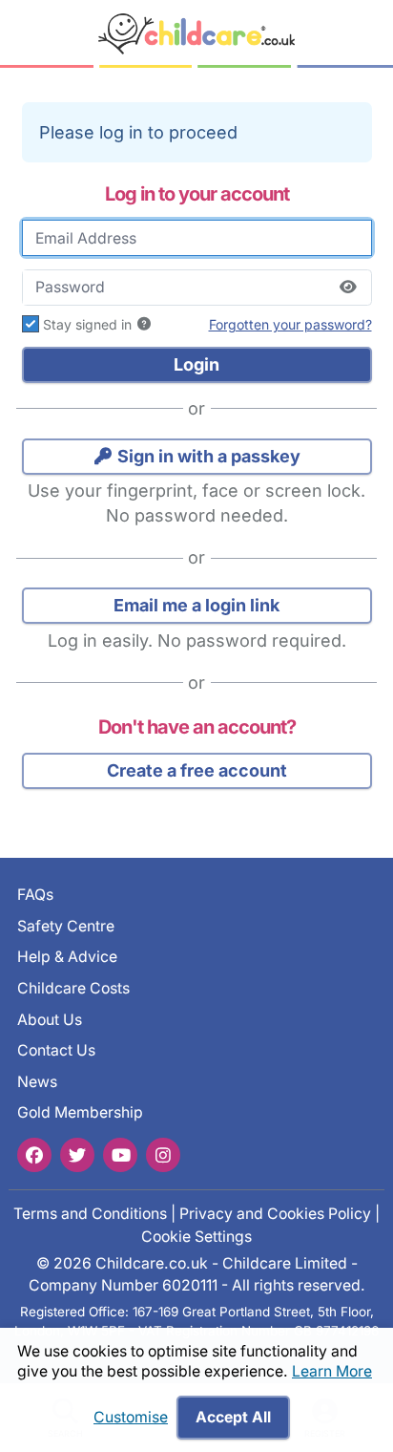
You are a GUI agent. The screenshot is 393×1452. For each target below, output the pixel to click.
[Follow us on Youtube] (120, 1154)
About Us (49, 1019)
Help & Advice (67, 957)
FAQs (35, 895)
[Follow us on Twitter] (77, 1154)
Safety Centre (65, 926)
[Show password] (348, 287)
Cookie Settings (196, 1237)
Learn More (332, 1371)
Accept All (233, 1417)
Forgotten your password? (290, 324)
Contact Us (56, 1050)
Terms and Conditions (90, 1214)
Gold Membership (80, 1112)
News (37, 1082)
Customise (130, 1417)
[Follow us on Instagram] (163, 1154)
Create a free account (197, 770)
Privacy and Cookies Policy (275, 1214)
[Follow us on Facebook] (34, 1154)
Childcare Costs (73, 988)
